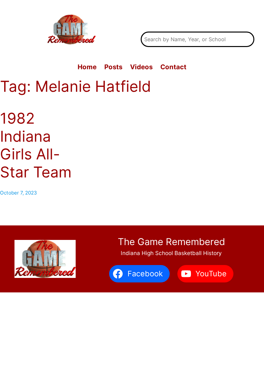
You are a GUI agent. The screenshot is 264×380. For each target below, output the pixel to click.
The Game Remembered (197, 16)
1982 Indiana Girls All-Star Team (35, 145)
